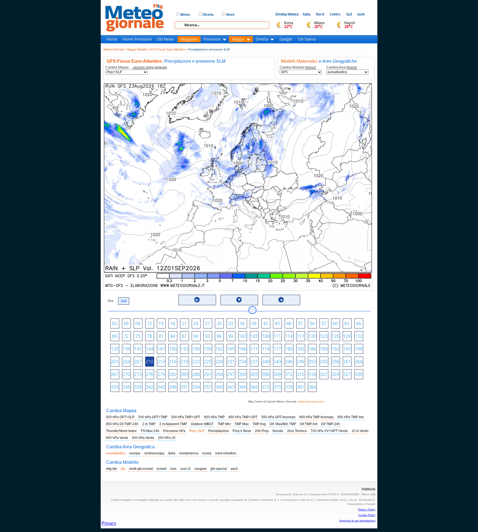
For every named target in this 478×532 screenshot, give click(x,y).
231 (231, 361)
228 (219, 361)
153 (184, 349)
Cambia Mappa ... (136, 67)
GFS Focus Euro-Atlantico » (169, 49)
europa (134, 453)
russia (206, 453)
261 (347, 361)
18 (172, 323)
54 (312, 323)
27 (207, 323)
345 (161, 387)
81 (161, 336)
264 (358, 361)
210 (149, 361)
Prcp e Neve (242, 431)
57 (323, 323)
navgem (200, 469)
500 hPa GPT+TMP (152, 417)
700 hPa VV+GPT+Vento (329, 431)
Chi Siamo (307, 39)
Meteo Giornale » (114, 49)
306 (265, 374)
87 (184, 336)
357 (207, 387)
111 (277, 336)
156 (196, 349)
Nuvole (277, 431)
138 (126, 349)
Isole (361, 14)
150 (172, 349)
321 (324, 374)
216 (172, 361)
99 (230, 336)
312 (289, 374)
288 (196, 374)
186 (312, 349)
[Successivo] (281, 299)
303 (254, 374)
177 (277, 349)
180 (289, 349)
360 (219, 387)
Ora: (111, 301)
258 (335, 361)
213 (161, 361)
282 (172, 374)
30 (219, 323)
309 (277, 374)
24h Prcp (262, 431)
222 (196, 361)
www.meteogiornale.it (311, 401)
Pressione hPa (174, 431)
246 (289, 361)
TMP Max (242, 424)
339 (138, 387)
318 (312, 374)
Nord (320, 14)
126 (335, 336)
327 (347, 374)
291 (207, 374)
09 (137, 323)
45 (277, 323)
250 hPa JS (166, 438)
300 (242, 374)
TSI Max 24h (150, 431)
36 (242, 323)
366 (242, 387)
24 (195, 323)
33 (230, 323)
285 (184, 374)
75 (137, 336)
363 (231, 387)
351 (184, 387)
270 (126, 374)
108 (265, 336)
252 (312, 361)
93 (207, 336)
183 (300, 349)
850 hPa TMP (214, 417)
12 (149, 323)
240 (265, 361)
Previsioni (211, 39)
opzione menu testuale (150, 67)
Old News (165, 39)
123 (324, 336)
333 (114, 387)
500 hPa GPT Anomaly (278, 417)
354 (196, 387)
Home (111, 39)
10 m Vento (360, 431)
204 (126, 361)
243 (277, 361)
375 (277, 387)
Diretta (262, 39)
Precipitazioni (218, 431)
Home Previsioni (137, 39)
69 (114, 336)
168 (242, 349)
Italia (306, 14)
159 (207, 349)
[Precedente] (197, 299)
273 (138, 374)
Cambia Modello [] (298, 67)
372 (265, 387)
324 (335, 374)
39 (253, 323)
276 (149, 374)
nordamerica (188, 453)
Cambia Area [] (341, 67)
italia (171, 453)
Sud (349, 14)
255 (324, 361)
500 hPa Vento (143, 438)
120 (312, 336)
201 (114, 361)
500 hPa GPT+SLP (120, 417)
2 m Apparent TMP (173, 424)
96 (219, 336)
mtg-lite (111, 469)
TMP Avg (259, 424)
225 (207, 361)
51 (300, 323)
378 (289, 387)
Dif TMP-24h (330, 424)
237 (254, 361)
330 (358, 374)
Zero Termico (297, 431)
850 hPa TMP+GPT (243, 417)
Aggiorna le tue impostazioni (357, 520)
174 (265, 349)
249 (300, 361)
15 (161, 323)
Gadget (285, 39)
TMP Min (224, 424)
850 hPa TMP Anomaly (316, 417)
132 (358, 336)
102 (242, 336)
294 (219, 374)
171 (254, 349)
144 (149, 349)
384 (312, 387)
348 (172, 387)
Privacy (109, 523)
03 (114, 323)
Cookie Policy (366, 515)
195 (347, 349)
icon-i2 (185, 469)
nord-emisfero (225, 453)
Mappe (238, 39)
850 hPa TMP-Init (350, 417)
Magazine (189, 39)
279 (161, 374)
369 (254, 387)
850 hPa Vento (117, 438)
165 (231, 349)
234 (242, 361)
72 (126, 336)
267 (114, 374)
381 (300, 387)
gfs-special (219, 469)
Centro (335, 14)
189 (324, 349)
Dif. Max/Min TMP (283, 424)
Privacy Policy (366, 509)
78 (149, 336)
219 (184, 361)
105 (254, 336)
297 (231, 374)
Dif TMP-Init (308, 424)
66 (358, 323)
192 (335, 349)
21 (184, 323)
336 (126, 387)
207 (138, 361)
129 (347, 336)
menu (310, 67)
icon (173, 469)
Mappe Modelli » (138, 49)
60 (335, 323)
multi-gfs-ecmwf (141, 469)
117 (300, 336)
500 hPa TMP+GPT (185, 417)
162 (219, 349)
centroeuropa (154, 453)
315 (300, 374)
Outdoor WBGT (202, 424)
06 (126, 323)
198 (358, 349)
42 (265, 323)
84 (172, 336)
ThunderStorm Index (121, 431)
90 (195, 336)
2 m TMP (148, 424)
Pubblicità (368, 488)
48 (288, 323)
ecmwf (161, 469)
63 (346, 323)
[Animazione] (239, 299)
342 (149, 387)
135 (114, 349)
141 (138, 349)
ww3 (234, 469)
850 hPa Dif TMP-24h (122, 424)
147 (161, 349)
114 (289, 336)
